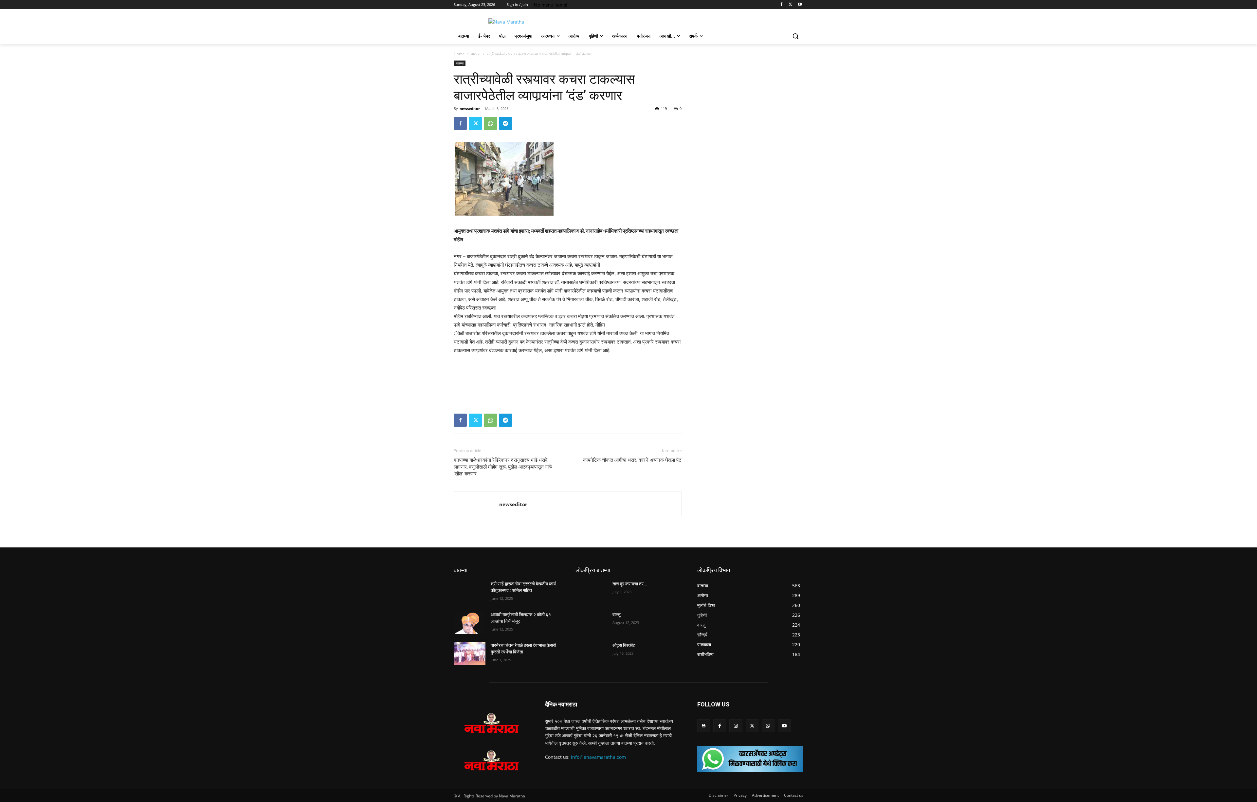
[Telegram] (505, 123)
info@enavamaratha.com (598, 757)
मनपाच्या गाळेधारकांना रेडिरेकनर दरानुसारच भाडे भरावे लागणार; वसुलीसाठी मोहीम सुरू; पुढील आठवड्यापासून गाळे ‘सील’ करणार (503, 467)
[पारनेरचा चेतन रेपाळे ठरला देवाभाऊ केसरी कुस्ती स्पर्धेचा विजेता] (469, 653)
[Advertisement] (567, 373)
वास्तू (616, 614)
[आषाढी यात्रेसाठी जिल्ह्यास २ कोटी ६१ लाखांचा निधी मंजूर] (469, 623)
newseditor (470, 108)
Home (459, 54)
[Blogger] (703, 725)
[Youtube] (799, 5)
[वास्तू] (591, 623)
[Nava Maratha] (506, 21)
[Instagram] (735, 725)
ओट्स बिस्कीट (623, 645)
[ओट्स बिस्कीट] (591, 653)
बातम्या (476, 54)
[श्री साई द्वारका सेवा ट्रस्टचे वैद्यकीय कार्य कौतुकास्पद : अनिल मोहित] (469, 592)
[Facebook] (781, 5)
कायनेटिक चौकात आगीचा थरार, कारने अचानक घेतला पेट (632, 460)
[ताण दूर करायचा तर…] (591, 592)
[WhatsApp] (490, 123)
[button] (795, 36)
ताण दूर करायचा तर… (629, 583)
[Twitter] (790, 5)
